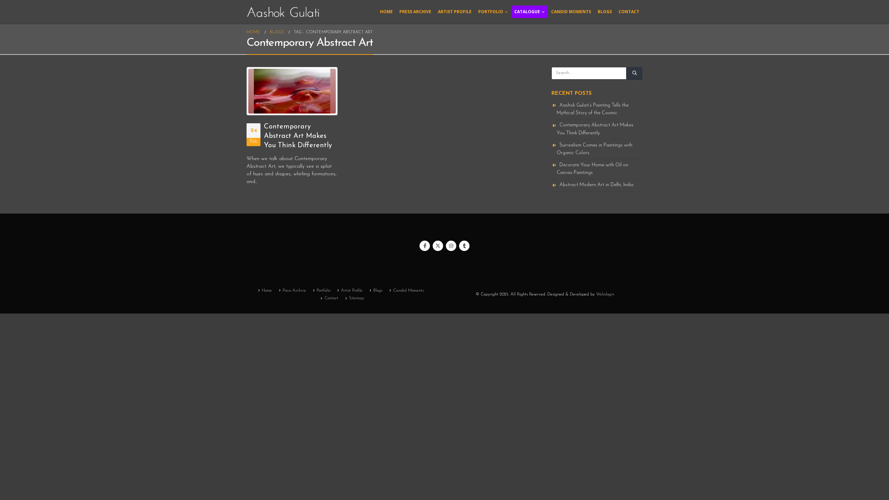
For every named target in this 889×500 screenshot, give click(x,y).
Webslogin (605, 294)
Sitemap (356, 298)
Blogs (605, 12)
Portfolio (490, 12)
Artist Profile (455, 12)
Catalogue (527, 12)
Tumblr (464, 246)
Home (386, 12)
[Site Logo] (283, 12)
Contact (628, 12)
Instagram (451, 246)
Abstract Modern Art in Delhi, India (596, 185)
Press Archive (415, 12)
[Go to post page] (292, 91)
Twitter (438, 246)
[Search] (634, 73)
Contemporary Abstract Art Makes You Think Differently (298, 136)
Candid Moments (571, 12)
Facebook (424, 246)
